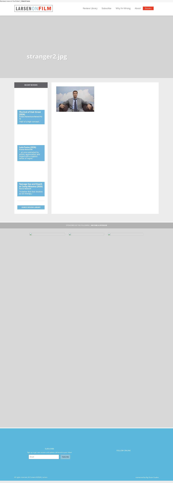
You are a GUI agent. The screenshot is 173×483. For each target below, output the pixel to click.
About (138, 8)
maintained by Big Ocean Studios (147, 477)
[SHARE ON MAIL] (71, 85)
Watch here (25, 1)
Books (148, 8)
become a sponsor (99, 225)
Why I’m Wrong (123, 8)
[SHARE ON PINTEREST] (67, 85)
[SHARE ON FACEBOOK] (63, 85)
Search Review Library (31, 207)
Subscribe (106, 8)
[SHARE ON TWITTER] (59, 85)
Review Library (90, 8)
